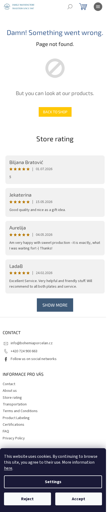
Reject (27, 499)
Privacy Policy (14, 438)
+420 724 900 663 (24, 351)
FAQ (6, 431)
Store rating (55, 138)
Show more (55, 304)
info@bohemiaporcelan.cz (32, 343)
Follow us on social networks (34, 359)
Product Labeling (16, 418)
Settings (53, 482)
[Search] (70, 6)
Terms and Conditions (20, 411)
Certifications (13, 424)
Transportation (15, 404)
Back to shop (55, 112)
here (8, 468)
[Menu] (98, 6)
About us (10, 390)
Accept (78, 499)
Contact (9, 384)
